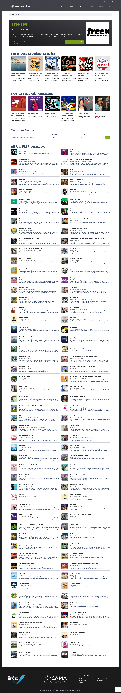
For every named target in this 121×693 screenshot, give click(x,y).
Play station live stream (74, 42)
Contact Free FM (16, 43)
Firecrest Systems (70, 690)
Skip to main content (60, 1)
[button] (93, 6)
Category (54, 134)
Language (82, 134)
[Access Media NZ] (21, 6)
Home (12, 14)
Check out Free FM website (19, 41)
